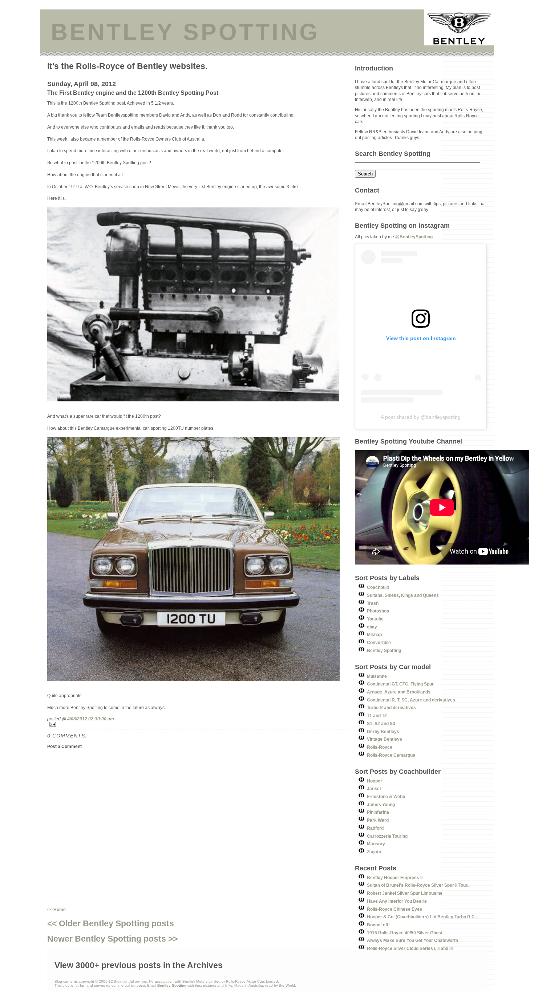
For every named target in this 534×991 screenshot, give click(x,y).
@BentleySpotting (414, 236)
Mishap (374, 634)
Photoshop (378, 610)
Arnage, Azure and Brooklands (398, 691)
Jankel (374, 788)
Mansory (376, 843)
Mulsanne (377, 676)
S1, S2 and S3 (381, 723)
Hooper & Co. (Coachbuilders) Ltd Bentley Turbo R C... (422, 916)
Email (361, 203)
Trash (373, 603)
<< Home (56, 909)
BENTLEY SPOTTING (185, 32)
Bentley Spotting (384, 650)
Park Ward (378, 820)
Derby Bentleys (383, 731)
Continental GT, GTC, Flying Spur (400, 683)
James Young (381, 804)
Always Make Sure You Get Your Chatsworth (412, 940)
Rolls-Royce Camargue (391, 755)
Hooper (374, 780)
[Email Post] (201, 724)
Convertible (379, 642)
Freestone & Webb (386, 796)
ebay (372, 626)
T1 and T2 (377, 715)
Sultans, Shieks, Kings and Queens (403, 595)
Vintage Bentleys (384, 739)
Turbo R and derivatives (391, 707)
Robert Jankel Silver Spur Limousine (404, 893)
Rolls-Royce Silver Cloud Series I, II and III (410, 948)
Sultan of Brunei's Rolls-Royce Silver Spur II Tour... (418, 885)
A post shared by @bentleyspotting (421, 417)
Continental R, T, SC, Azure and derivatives (411, 699)
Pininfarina (378, 812)
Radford (375, 828)
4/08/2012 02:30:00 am (90, 718)
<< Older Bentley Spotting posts (110, 923)
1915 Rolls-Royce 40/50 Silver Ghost (404, 932)
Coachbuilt (378, 587)
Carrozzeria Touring (387, 836)
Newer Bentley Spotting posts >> (112, 938)
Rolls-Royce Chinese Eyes (394, 909)
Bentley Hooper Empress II (394, 877)
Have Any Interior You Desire (397, 901)
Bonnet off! (378, 924)
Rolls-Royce (379, 747)
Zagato (374, 851)
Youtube (375, 618)
